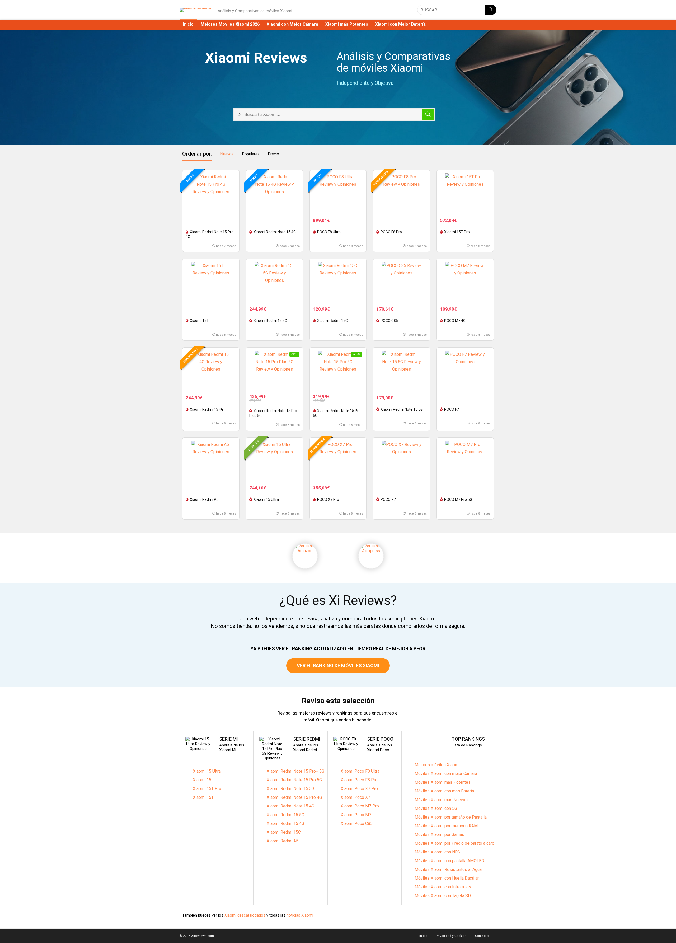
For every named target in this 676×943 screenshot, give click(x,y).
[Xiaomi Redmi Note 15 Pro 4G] (211, 193)
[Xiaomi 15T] (211, 282)
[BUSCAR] (490, 10)
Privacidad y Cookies (451, 936)
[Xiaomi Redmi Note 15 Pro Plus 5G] (274, 370)
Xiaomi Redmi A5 (204, 499)
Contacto (482, 936)
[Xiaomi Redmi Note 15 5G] (401, 370)
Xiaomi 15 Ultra (266, 499)
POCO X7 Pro (328, 499)
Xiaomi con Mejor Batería (400, 24)
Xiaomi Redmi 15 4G (206, 409)
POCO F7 (451, 409)
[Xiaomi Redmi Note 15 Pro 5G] (338, 370)
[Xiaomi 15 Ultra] (274, 460)
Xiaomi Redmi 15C (332, 321)
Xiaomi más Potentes (346, 24)
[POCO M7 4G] (465, 282)
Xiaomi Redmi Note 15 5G (402, 409)
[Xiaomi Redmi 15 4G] (211, 370)
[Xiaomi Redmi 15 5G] (274, 282)
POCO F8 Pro (391, 232)
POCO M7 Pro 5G (458, 499)
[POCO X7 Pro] (338, 460)
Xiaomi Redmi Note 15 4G (274, 232)
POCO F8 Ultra (329, 232)
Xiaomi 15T (199, 321)
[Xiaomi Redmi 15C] (338, 282)
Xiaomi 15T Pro (457, 232)
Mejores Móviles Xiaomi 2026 (230, 24)
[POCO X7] (401, 460)
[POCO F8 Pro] (401, 193)
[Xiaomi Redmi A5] (211, 460)
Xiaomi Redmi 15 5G (270, 321)
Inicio (188, 24)
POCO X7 (388, 499)
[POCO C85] (401, 282)
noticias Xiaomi (300, 915)
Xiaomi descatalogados (244, 915)
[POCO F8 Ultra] (338, 193)
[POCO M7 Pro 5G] (465, 460)
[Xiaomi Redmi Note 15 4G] (274, 193)
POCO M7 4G (455, 321)
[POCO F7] (465, 370)
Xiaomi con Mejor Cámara (292, 24)
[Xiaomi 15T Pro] (465, 193)
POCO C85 (389, 321)
